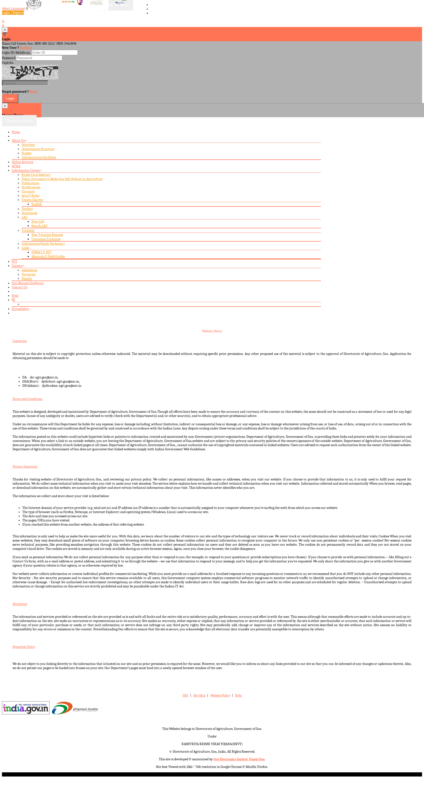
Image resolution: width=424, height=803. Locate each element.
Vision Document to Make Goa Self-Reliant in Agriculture (62, 179)
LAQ (24, 217)
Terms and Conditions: (28, 399)
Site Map (199, 695)
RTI (14, 261)
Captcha (7, 63)
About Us (18, 140)
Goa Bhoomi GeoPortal (28, 283)
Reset (33, 92)
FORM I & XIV (41, 252)
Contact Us (19, 287)
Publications (30, 183)
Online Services (22, 162)
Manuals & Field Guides (48, 256)
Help (15, 296)
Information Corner (26, 170)
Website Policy (212, 331)
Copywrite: (20, 341)
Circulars (28, 191)
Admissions (29, 270)
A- (3, 21)
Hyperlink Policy (24, 647)
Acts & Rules (30, 196)
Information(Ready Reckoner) (43, 244)
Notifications (31, 187)
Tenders (27, 209)
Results (27, 278)
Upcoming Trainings (45, 239)
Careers (17, 266)
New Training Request (47, 235)
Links (25, 248)
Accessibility (20, 309)
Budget (26, 153)
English (36, 204)
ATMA (16, 166)
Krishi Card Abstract (36, 175)
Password (8, 58)
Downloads (29, 213)
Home (16, 132)
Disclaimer (20, 604)
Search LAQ (39, 226)
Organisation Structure (38, 149)
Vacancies (28, 274)
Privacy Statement (25, 467)
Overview (28, 145)
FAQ (186, 695)
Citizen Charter (32, 200)
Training (28, 230)
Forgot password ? (20, 92)
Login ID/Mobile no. (16, 53)
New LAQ (37, 222)
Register (26, 48)
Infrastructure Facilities (39, 157)
